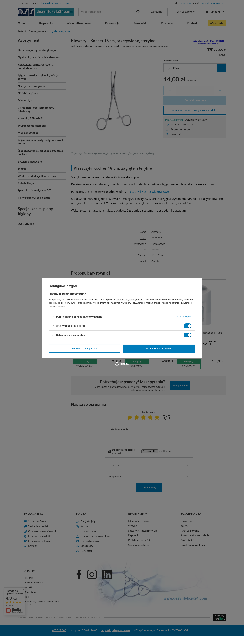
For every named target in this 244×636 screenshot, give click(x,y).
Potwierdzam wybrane (84, 348)
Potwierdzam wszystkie (159, 348)
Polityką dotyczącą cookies (130, 299)
